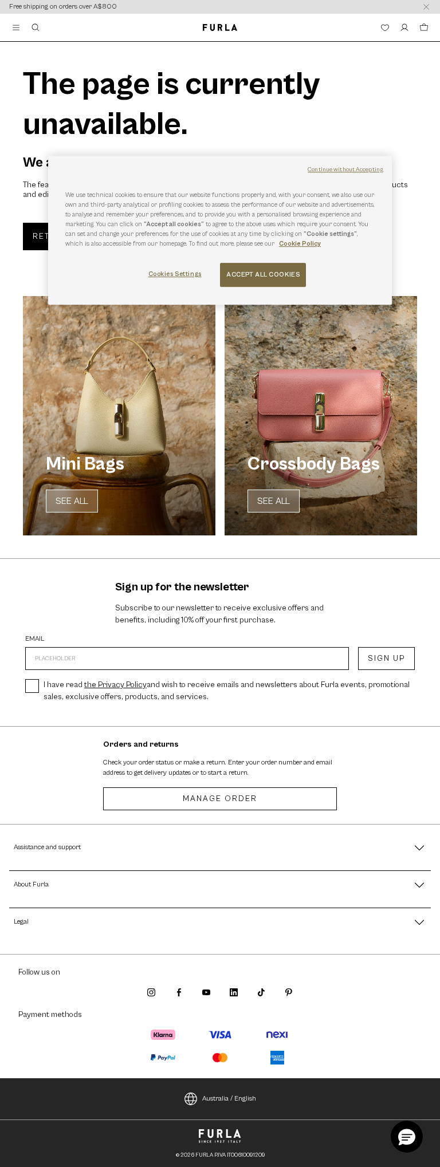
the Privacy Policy (115, 684)
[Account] (404, 27)
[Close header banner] (426, 6)
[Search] (35, 27)
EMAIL (35, 639)
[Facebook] (178, 992)
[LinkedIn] (233, 992)
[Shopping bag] (424, 27)
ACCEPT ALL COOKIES (263, 274)
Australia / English (229, 1098)
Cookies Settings (175, 274)
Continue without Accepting (345, 169)
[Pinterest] (288, 992)
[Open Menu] (16, 27)
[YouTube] (206, 992)
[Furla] (220, 27)
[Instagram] (151, 992)
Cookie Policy (300, 243)
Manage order (220, 798)
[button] (407, 1137)
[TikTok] (261, 992)
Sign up (386, 658)
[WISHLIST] (385, 27)
